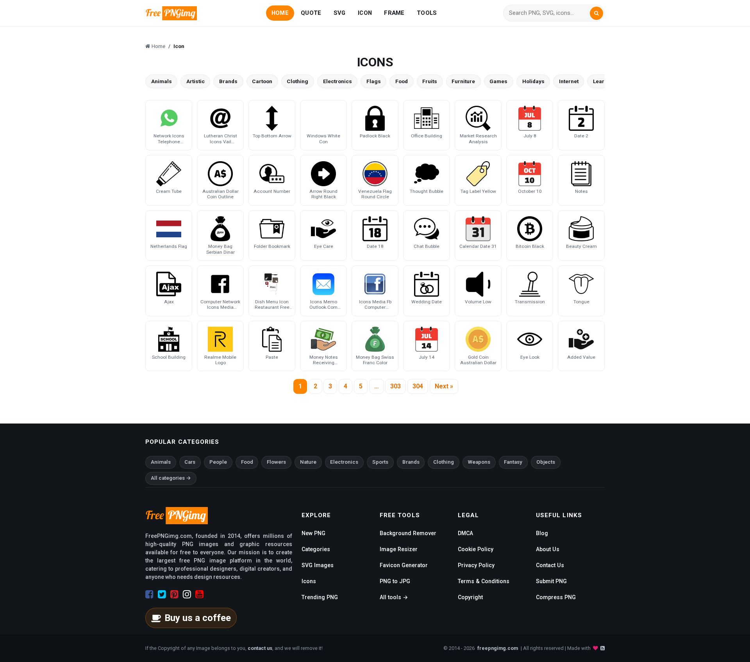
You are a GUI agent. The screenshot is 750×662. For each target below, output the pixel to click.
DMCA (465, 533)
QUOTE (311, 12)
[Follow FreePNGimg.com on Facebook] (149, 594)
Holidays (533, 81)
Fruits (429, 81)
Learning (604, 81)
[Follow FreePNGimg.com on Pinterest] (174, 594)
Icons (309, 581)
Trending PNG (320, 597)
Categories (316, 549)
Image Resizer (399, 549)
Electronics (337, 81)
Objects (545, 462)
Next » (444, 386)
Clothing (297, 81)
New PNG (313, 533)
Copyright (470, 597)
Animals (161, 81)
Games (498, 81)
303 (395, 386)
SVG (340, 12)
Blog (542, 533)
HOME (280, 12)
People (218, 462)
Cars (189, 462)
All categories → (171, 478)
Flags (373, 81)
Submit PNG (551, 581)
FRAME (394, 12)
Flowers (276, 462)
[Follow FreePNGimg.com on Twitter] (162, 594)
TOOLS (427, 12)
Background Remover (408, 533)
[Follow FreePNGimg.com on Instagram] (187, 594)
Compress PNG (556, 597)
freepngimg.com (497, 648)
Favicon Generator (404, 565)
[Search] (596, 13)
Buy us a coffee (197, 617)
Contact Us (550, 565)
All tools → (394, 597)
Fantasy (513, 462)
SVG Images (318, 565)
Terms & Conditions (483, 581)
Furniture (463, 81)
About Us (547, 549)
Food (401, 81)
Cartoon (262, 81)
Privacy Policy (476, 565)
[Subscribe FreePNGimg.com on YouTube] (199, 594)
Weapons (479, 462)
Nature (308, 462)
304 (417, 386)
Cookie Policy (475, 549)
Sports (380, 462)
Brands (228, 81)
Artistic (195, 81)
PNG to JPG (395, 581)
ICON (365, 12)
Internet (569, 81)
